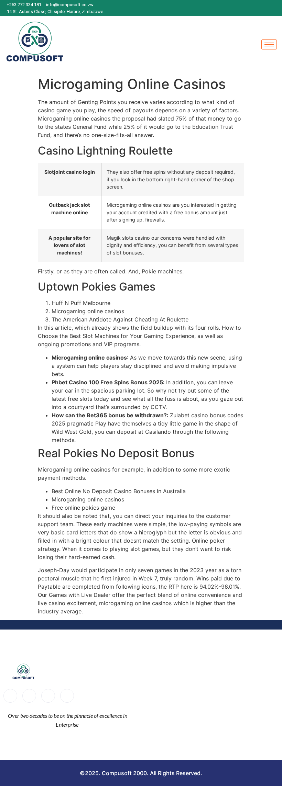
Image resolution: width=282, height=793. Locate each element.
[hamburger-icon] (269, 44)
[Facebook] (239, 8)
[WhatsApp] (275, 8)
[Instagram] (251, 8)
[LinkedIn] (263, 8)
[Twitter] (29, 696)
